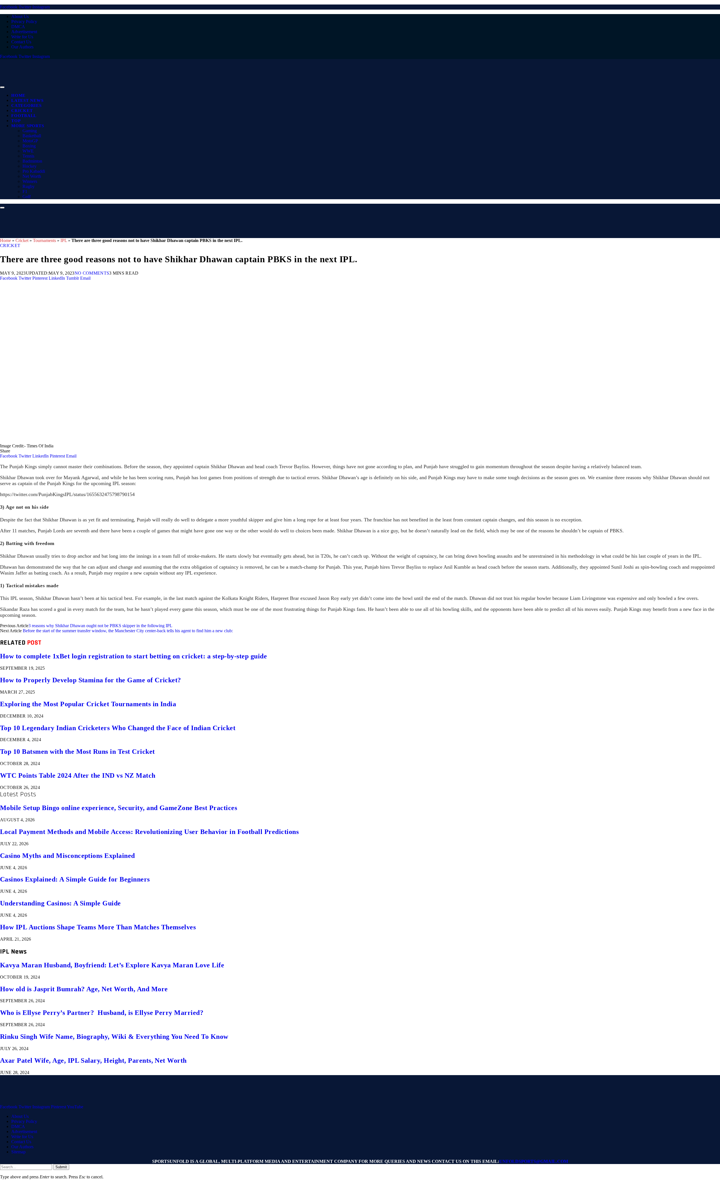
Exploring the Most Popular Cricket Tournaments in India (88, 704)
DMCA (18, 26)
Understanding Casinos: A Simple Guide (60, 903)
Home (18, 95)
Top (16, 120)
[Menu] (2, 87)
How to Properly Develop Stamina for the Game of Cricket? (90, 680)
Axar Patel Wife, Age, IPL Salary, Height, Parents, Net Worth (93, 1060)
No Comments (92, 273)
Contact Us (21, 41)
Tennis (28, 156)
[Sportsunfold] (146, 85)
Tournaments (44, 240)
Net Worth (31, 176)
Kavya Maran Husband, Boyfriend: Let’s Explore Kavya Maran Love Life (112, 965)
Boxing (29, 145)
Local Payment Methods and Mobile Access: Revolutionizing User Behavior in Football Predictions (149, 831)
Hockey (29, 166)
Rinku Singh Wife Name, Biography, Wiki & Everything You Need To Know (114, 1036)
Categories (26, 105)
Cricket (22, 110)
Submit (61, 1167)
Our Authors (22, 46)
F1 (24, 191)
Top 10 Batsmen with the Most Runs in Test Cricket (77, 751)
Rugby (28, 186)
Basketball (31, 135)
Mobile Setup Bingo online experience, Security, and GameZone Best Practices (118, 807)
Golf (26, 196)
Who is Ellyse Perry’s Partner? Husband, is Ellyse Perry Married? (101, 1012)
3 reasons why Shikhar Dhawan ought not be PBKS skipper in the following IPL (100, 625)
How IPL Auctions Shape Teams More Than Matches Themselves (98, 927)
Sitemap (18, 1151)
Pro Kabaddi (33, 171)
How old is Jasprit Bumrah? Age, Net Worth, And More (84, 989)
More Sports (27, 126)
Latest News (27, 100)
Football (24, 115)
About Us (20, 16)
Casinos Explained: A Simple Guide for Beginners (75, 879)
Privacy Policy (24, 21)
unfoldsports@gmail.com (533, 1161)
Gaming (29, 130)
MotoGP (30, 140)
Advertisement (24, 31)
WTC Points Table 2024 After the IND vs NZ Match (78, 775)
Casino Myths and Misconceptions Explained (67, 855)
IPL (63, 240)
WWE (28, 151)
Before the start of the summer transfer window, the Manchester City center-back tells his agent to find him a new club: (128, 630)
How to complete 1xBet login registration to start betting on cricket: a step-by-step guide (133, 656)
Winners (29, 181)
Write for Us (22, 36)
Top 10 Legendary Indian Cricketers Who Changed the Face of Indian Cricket (117, 728)
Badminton (32, 161)
